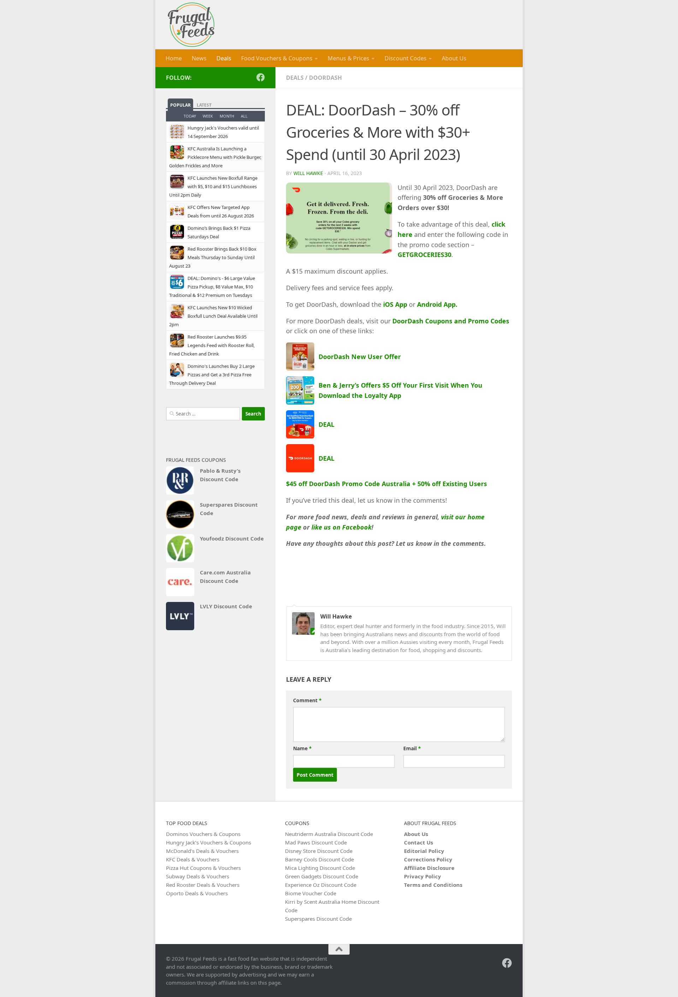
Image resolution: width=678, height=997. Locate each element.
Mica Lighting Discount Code (320, 867)
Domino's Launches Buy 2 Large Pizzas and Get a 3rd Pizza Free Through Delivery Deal (212, 374)
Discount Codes (406, 58)
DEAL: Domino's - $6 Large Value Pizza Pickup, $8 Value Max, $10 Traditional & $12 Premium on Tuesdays (212, 286)
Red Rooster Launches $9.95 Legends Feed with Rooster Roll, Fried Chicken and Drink (212, 345)
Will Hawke (308, 173)
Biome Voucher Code (310, 893)
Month (227, 116)
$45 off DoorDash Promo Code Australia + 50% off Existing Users (386, 483)
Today (190, 116)
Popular (180, 105)
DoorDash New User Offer (360, 356)
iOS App (395, 304)
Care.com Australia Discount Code (225, 576)
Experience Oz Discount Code (320, 884)
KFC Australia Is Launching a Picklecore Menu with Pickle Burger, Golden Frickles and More (215, 157)
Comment (307, 700)
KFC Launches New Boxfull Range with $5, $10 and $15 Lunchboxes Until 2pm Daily (213, 186)
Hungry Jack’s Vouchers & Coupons (208, 842)
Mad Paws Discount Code (316, 842)
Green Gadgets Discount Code (321, 876)
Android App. (437, 304)
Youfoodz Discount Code (232, 538)
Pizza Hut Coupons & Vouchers (203, 867)
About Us (454, 58)
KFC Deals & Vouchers (192, 859)
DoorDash (325, 78)
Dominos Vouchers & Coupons (203, 833)
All (244, 116)
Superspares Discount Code (229, 509)
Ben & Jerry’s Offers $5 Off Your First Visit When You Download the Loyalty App (400, 390)
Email (412, 748)
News (199, 58)
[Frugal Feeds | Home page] (191, 24)
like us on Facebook (341, 527)
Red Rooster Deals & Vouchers (202, 884)
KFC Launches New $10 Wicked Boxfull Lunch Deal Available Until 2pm (213, 316)
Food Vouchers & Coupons (277, 58)
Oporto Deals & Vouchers (197, 893)
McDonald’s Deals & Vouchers (202, 850)
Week (208, 116)
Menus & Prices (348, 58)
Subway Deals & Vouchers (197, 876)
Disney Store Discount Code (318, 850)
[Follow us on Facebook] (260, 77)
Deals (223, 58)
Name (302, 748)
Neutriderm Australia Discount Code (329, 833)
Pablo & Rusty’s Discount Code (220, 475)
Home (174, 58)
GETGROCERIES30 (424, 254)
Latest (204, 105)
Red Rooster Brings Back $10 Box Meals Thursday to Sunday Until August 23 (212, 257)
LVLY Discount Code (226, 606)
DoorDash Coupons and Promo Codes (450, 321)
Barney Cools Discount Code (319, 859)
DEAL (326, 424)
